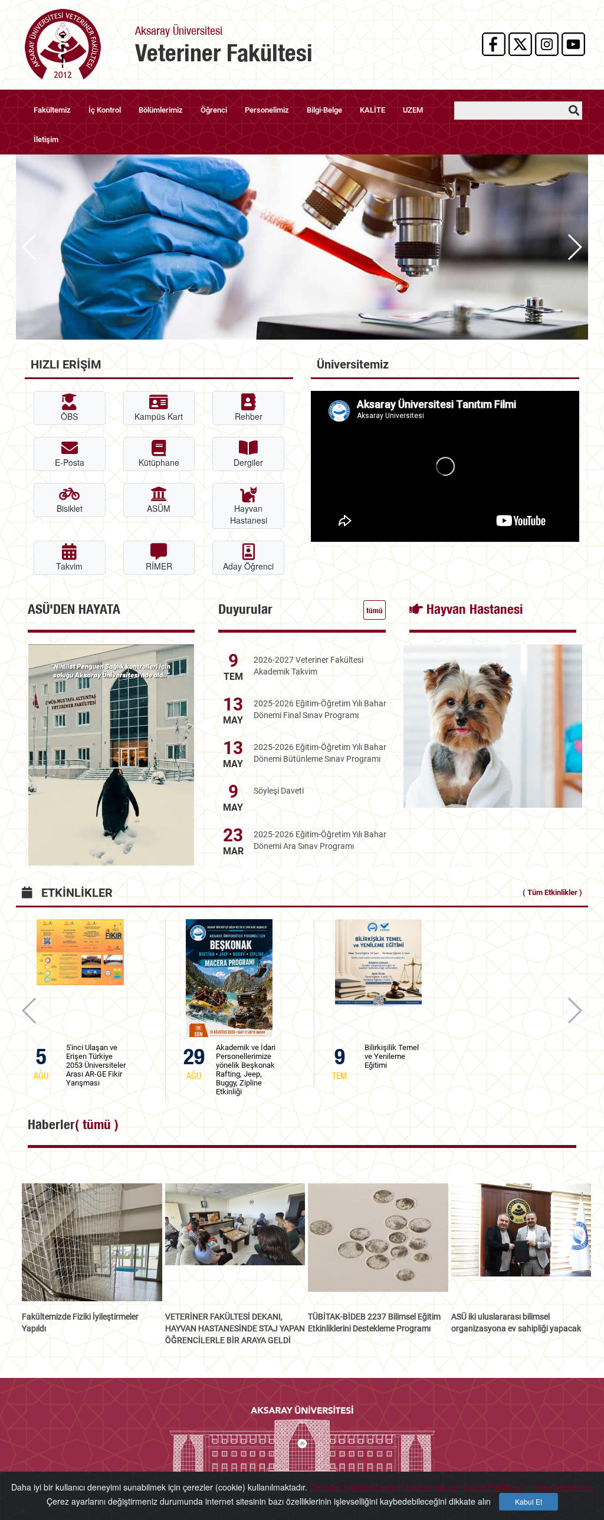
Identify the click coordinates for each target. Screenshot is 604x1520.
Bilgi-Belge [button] (324, 110)
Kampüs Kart (158, 416)
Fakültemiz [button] (52, 110)
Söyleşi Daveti (279, 790)
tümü (374, 610)
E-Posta (69, 462)
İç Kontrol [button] (104, 110)
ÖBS (69, 416)
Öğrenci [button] (214, 110)
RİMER (159, 566)
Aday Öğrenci (248, 566)
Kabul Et (528, 1501)
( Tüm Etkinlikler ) (552, 892)
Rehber (248, 416)
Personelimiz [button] (267, 110)
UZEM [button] (413, 110)
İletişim (46, 139)
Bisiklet (70, 508)
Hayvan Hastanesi (248, 514)
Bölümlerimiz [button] (161, 110)
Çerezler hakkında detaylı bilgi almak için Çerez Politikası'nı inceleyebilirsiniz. (451, 1487)
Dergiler (248, 462)
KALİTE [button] (372, 110)
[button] (574, 247)
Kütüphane (159, 462)
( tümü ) (97, 1124)
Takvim (69, 566)
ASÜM (158, 508)
